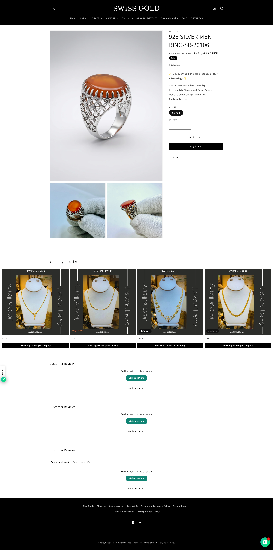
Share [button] (176, 157)
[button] (53, 8)
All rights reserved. (166, 543)
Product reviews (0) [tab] (60, 462)
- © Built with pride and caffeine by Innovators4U (136, 543)
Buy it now (196, 146)
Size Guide (88, 506)
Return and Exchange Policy (155, 506)
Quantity (173, 119)
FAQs (157, 511)
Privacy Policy (144, 511)
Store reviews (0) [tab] (81, 462)
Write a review (136, 378)
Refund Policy (180, 506)
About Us (101, 506)
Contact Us (132, 506)
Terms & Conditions (123, 511)
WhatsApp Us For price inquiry (35, 345)
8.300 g (176, 112)
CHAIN (5, 338)
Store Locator (116, 506)
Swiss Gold (109, 543)
